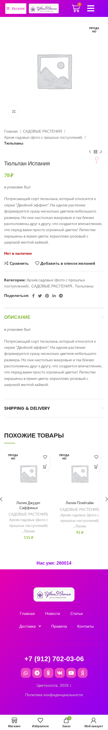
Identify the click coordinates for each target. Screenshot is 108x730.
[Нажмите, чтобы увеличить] (13, 111)
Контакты (85, 626)
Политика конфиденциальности (54, 695)
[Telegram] (37, 673)
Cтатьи (76, 613)
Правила (59, 626)
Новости (52, 613)
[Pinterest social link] (47, 295)
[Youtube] (71, 673)
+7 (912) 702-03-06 (54, 659)
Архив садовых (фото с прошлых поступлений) (43, 137)
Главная (11, 131)
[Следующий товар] (101, 152)
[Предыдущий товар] (90, 152)
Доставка (27, 626)
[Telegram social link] (61, 295)
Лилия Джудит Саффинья (28, 505)
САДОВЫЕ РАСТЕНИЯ (43, 131)
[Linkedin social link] (54, 295)
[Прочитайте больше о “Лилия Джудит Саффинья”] (45, 466)
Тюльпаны (13, 143)
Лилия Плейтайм (80, 503)
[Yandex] (83, 673)
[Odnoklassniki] (48, 673)
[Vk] (60, 673)
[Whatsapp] (26, 673)
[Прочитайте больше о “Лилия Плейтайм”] (96, 466)
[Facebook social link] (33, 295)
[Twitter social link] (39, 295)
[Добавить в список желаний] (45, 457)
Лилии (29, 531)
